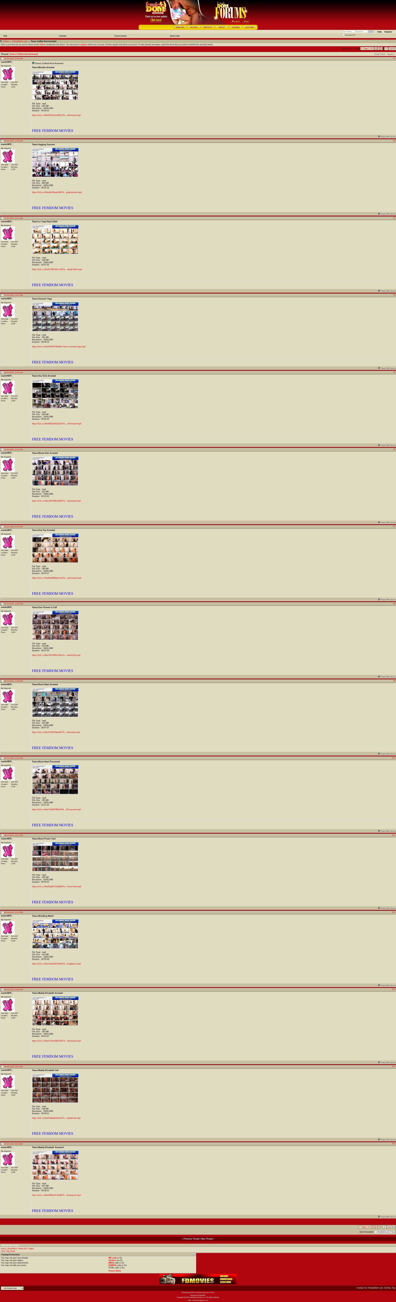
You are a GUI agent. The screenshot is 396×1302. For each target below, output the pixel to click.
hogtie (31, 1248)
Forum (6, 41)
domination (12, 1248)
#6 (394, 449)
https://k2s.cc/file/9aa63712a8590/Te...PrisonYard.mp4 (56, 886)
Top (392, 1232)
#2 (394, 141)
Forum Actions (120, 36)
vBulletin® (202, 1295)
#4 (394, 295)
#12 (393, 912)
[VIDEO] (112, 1265)
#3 (394, 218)
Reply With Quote (388, 137)
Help (379, 32)
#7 (394, 526)
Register (388, 32)
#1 (394, 58)
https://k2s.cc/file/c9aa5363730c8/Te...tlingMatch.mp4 (56, 964)
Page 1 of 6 (368, 48)
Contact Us (362, 1288)
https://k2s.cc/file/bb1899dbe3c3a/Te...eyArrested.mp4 (56, 578)
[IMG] (111, 1263)
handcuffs (22, 1248)
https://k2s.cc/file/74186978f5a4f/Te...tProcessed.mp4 (56, 809)
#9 (394, 681)
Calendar (62, 36)
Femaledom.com (19, 41)
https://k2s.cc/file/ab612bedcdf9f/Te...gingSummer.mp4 (57, 192)
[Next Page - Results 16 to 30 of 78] (386, 48)
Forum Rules (115, 1271)
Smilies (112, 1260)
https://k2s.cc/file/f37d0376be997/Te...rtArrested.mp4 (56, 732)
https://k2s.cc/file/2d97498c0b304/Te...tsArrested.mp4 (56, 501)
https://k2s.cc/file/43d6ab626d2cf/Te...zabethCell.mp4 (56, 1118)
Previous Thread (191, 1239)
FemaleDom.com (375, 1288)
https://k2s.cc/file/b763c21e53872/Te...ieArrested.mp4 (56, 115)
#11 (393, 835)
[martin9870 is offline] (8, 74)
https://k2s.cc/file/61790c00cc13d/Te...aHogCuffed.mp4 (57, 269)
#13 (393, 989)
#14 (393, 1066)
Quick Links (175, 36)
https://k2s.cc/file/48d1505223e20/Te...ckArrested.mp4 (56, 423)
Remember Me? (350, 35)
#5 (394, 372)
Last (391, 49)
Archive (387, 1288)
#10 (393, 758)
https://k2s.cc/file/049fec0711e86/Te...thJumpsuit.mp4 (56, 1195)
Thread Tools (379, 54)
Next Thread (207, 1239)
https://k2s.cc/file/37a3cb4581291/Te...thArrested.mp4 (56, 1041)
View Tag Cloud (8, 1251)
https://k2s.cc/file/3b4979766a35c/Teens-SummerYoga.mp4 (59, 346)
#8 (394, 603)
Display (390, 54)
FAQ (5, 36)
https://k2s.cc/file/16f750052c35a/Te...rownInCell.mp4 (56, 655)
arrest (3, 1248)
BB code (113, 1258)
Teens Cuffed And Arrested (24, 54)
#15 (393, 1144)
